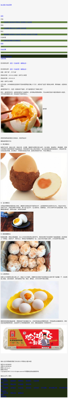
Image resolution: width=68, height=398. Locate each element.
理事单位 (18, 22)
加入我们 (3, 5)
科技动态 (23, 34)
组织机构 (12, 22)
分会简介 (6, 22)
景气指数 (34, 34)
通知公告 (12, 28)
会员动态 (29, 34)
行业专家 (29, 22)
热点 (2, 386)
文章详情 (3, 58)
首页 (2, 16)
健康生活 (18, 40)
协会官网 (9, 5)
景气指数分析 (53, 387)
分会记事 (3, 49)
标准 (2, 43)
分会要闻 (6, 28)
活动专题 (23, 28)
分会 (5, 379)
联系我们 (23, 22)
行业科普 (16, 63)
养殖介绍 (12, 40)
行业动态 (18, 34)
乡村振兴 (12, 34)
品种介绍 (6, 40)
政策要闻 (6, 34)
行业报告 (18, 28)
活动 (2, 382)
